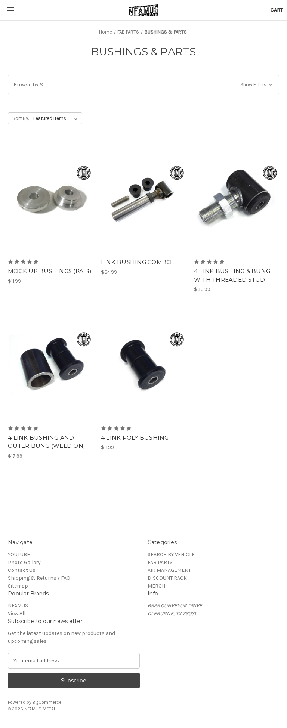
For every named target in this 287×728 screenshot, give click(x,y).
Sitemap (18, 586)
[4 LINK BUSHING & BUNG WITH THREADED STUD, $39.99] (236, 198)
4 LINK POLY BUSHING (135, 437)
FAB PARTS (160, 562)
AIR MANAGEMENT (169, 570)
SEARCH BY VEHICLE (171, 554)
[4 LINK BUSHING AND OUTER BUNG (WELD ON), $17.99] (50, 364)
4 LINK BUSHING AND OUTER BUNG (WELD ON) (46, 442)
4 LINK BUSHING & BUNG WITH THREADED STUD (232, 275)
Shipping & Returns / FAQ (39, 578)
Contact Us (22, 570)
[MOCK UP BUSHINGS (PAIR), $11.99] (50, 198)
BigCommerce (47, 702)
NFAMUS (18, 605)
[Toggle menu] (10, 10)
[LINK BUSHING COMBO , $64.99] (143, 198)
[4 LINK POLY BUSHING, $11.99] (143, 364)
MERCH (156, 586)
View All (16, 613)
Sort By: (20, 118)
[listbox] (57, 118)
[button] (143, 84)
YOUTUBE (19, 554)
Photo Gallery (24, 562)
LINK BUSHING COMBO (136, 262)
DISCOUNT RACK (167, 578)
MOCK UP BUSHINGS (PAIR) (50, 271)
